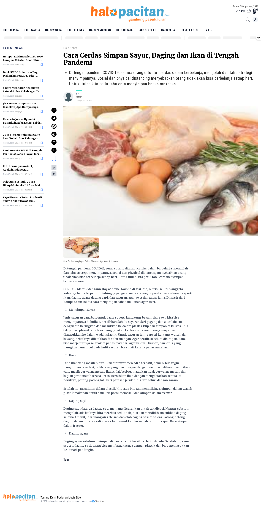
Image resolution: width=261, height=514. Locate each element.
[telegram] (54, 134)
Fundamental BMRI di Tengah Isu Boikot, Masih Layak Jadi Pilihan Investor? (22, 154)
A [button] (54, 167)
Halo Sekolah (147, 30)
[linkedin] (54, 150)
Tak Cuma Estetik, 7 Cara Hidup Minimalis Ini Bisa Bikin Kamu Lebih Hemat (22, 185)
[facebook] (54, 110)
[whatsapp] (54, 126)
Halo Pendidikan (100, 30)
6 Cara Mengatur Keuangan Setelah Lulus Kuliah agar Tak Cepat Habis (22, 91)
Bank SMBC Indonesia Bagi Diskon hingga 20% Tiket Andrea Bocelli (20, 76)
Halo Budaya (124, 30)
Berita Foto (190, 30)
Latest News (13, 48)
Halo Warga (32, 30)
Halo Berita (11, 30)
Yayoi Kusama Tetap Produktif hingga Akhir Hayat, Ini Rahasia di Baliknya (22, 201)
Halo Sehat (169, 30)
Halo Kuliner (75, 30)
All (207, 30)
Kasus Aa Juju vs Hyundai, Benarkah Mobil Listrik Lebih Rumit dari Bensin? (21, 123)
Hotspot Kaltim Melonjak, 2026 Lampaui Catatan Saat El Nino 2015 (23, 60)
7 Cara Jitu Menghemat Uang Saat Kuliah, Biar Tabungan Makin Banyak (21, 138)
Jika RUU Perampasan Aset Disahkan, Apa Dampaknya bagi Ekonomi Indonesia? (20, 107)
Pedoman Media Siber (69, 497)
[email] (54, 142)
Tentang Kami (48, 497)
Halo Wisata (53, 30)
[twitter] (54, 118)
